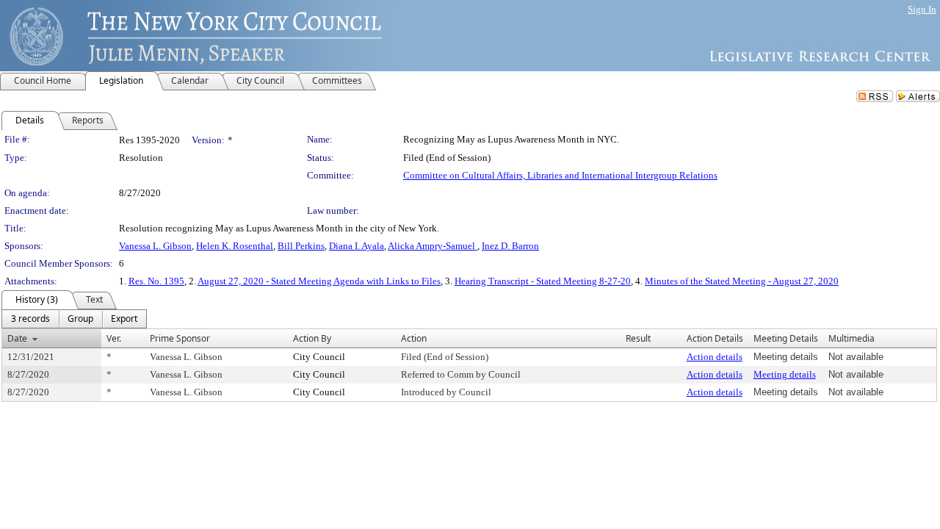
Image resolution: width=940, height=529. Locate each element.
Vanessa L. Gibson (155, 245)
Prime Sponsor (180, 338)
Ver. (113, 338)
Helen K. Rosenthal (234, 245)
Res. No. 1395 (156, 281)
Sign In (922, 9)
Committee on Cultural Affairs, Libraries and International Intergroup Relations (560, 175)
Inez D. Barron (510, 245)
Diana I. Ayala (356, 245)
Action (414, 338)
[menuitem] (30, 319)
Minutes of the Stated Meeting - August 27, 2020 (742, 281)
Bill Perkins (301, 245)
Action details (714, 356)
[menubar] (74, 318)
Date (17, 338)
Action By (312, 338)
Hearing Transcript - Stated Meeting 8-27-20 (543, 281)
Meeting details (784, 374)
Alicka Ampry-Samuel (432, 245)
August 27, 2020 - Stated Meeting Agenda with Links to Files (319, 281)
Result (638, 338)
